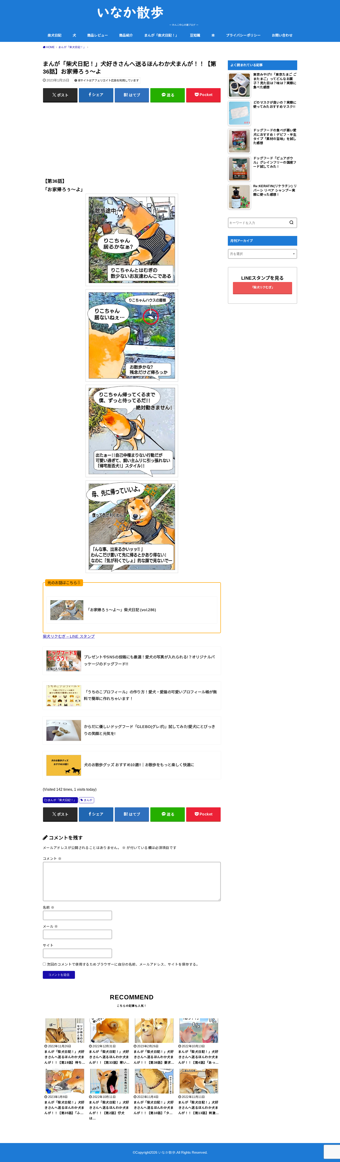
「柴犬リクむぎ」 (262, 287)
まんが (88, 800)
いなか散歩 (167, 1152)
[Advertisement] (132, 137)
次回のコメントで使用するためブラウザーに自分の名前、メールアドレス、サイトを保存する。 (123, 964)
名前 (49, 907)
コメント (52, 859)
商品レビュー (97, 35)
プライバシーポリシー (243, 35)
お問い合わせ (282, 35)
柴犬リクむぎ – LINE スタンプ (69, 636)
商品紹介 (126, 35)
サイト (48, 945)
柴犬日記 (55, 35)
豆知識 (195, 35)
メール (50, 926)
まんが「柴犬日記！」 (161, 35)
